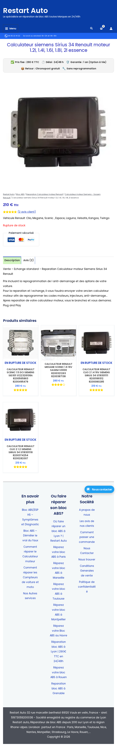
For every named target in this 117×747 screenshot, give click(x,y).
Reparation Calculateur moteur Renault (44, 194)
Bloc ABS (20, 194)
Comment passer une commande (87, 537)
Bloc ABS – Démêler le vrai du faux (30, 535)
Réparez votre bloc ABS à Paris (58, 552)
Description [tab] (12, 260)
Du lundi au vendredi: (32, 36)
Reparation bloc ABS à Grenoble (58, 688)
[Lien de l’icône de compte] (111, 28)
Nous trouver (86, 559)
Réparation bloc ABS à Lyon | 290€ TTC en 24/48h (58, 651)
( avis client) (27, 212)
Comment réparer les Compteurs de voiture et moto (30, 577)
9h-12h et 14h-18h (49, 36)
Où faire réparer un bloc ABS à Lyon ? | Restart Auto (58, 531)
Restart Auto (25, 10)
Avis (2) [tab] (28, 260)
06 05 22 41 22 (14, 36)
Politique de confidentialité (87, 586)
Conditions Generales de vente (87, 570)
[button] (91, 29)
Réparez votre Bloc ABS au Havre (58, 630)
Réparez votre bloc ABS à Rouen (58, 672)
